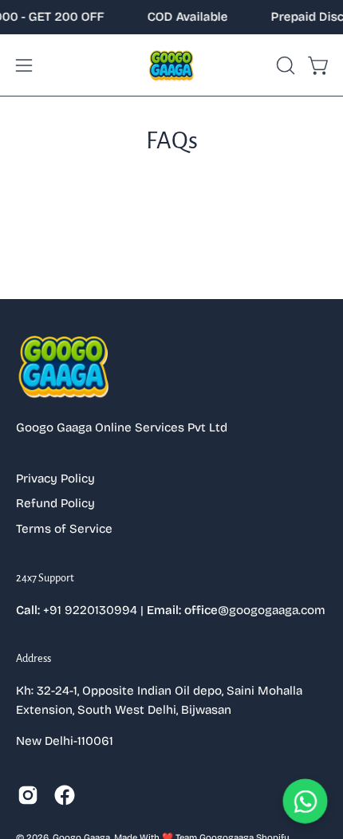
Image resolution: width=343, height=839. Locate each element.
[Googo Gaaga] (171, 65)
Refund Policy (55, 503)
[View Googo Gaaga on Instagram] (28, 795)
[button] (284, 65)
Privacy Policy (55, 478)
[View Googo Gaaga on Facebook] (65, 795)
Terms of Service (64, 529)
